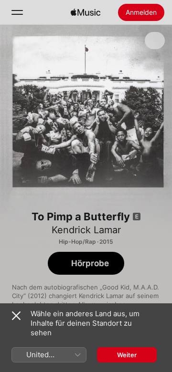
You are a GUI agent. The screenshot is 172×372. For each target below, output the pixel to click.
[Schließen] (16, 315)
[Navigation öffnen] (17, 12)
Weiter (127, 355)
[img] (85, 12)
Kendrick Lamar (86, 230)
